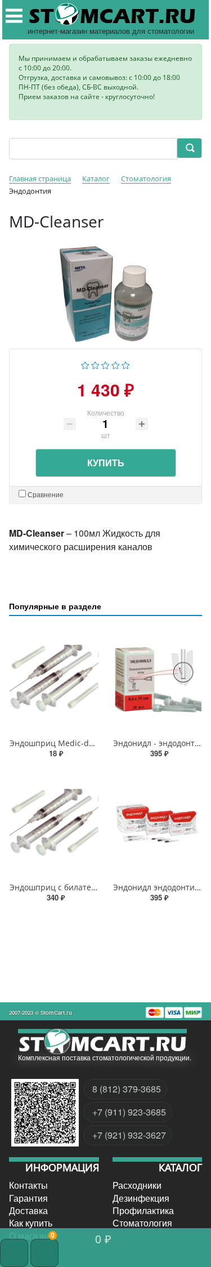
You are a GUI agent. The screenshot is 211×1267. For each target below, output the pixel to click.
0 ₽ (103, 1238)
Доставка (28, 1210)
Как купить (30, 1223)
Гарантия (28, 1198)
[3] (105, 364)
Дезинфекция (141, 1198)
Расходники (137, 1185)
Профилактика (143, 1210)
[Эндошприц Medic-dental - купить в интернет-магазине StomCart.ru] (54, 679)
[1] (85, 364)
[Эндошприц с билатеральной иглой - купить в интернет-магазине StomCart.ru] (54, 823)
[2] (95, 364)
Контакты (28, 1185)
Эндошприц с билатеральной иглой (79, 887)
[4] (115, 364)
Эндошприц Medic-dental (59, 743)
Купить (105, 462)
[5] (126, 364)
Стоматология (142, 1223)
